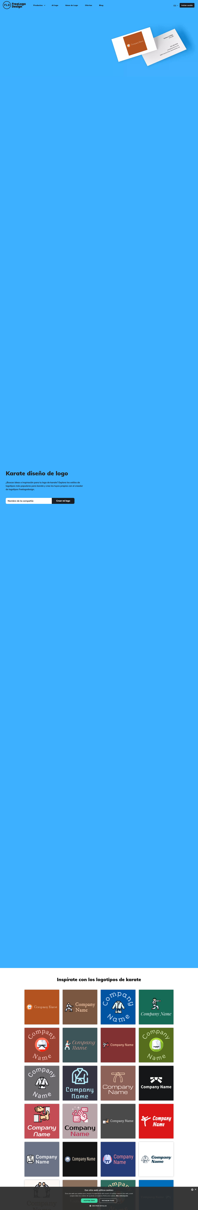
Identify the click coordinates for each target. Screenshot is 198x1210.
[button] (99, 1206)
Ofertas (88, 5)
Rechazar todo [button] (108, 1201)
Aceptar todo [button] (89, 1201)
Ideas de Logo (71, 5)
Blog (101, 5)
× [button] (195, 1189)
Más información (122, 1196)
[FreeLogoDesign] (22, 5)
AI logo (55, 5)
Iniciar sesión (187, 5)
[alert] (99, 1198)
